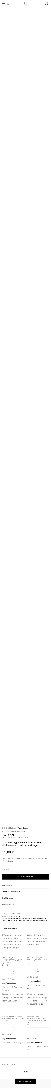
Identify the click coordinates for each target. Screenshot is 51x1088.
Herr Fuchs (28, 918)
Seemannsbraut (42, 918)
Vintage (20, 920)
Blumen (18, 918)
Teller (4, 920)
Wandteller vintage (36, 920)
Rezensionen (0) (8, 904)
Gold (23, 918)
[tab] (25, 885)
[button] (13, 972)
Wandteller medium (23, 837)
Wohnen (44, 920)
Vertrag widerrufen (25, 1081)
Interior (34, 918)
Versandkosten (23, 828)
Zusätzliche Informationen (11, 892)
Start (3, 837)
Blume (13, 918)
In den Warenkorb (27, 877)
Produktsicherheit (8, 898)
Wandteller (11, 837)
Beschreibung (7, 885)
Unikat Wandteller (11, 920)
